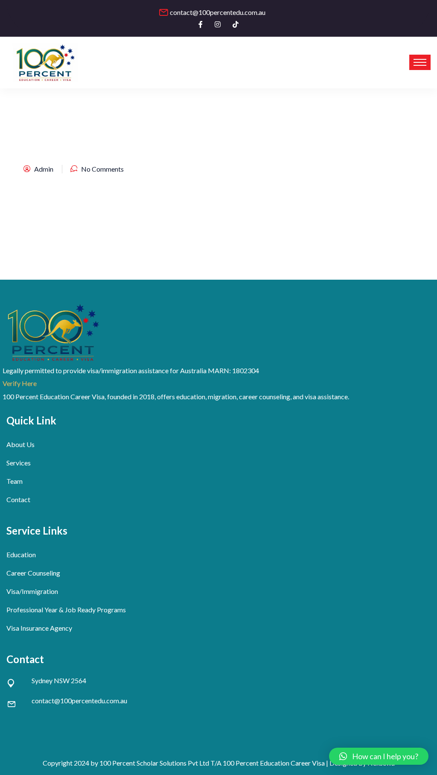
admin (43, 169)
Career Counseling (33, 573)
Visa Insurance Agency (39, 628)
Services (18, 463)
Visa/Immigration (32, 591)
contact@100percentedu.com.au (217, 12)
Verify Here (20, 383)
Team (14, 481)
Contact (18, 499)
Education (21, 554)
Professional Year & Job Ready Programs (66, 609)
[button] (378, 756)
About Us (20, 444)
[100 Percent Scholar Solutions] (45, 62)
